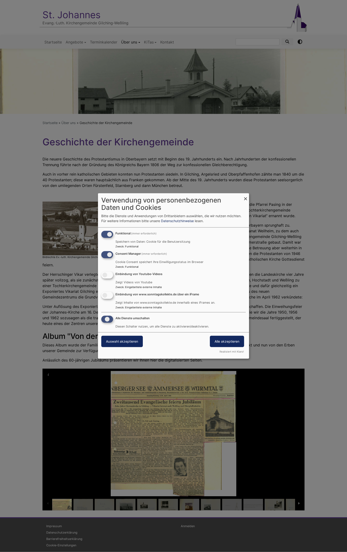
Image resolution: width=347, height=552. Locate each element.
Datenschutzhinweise (177, 221)
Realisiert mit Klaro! (232, 351)
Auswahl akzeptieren (122, 341)
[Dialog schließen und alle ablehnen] (245, 196)
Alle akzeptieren (227, 341)
